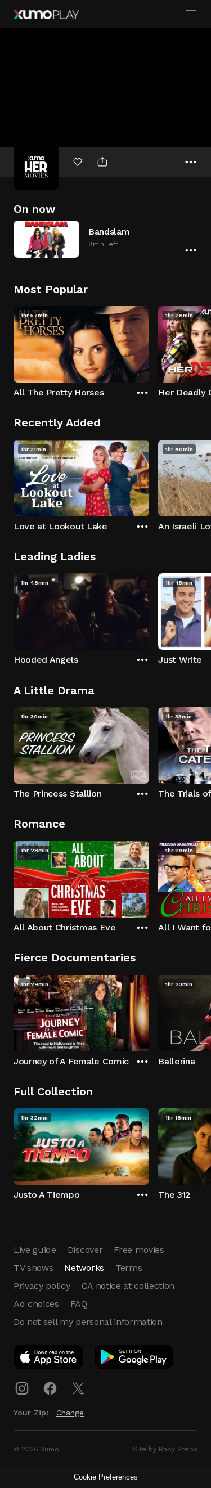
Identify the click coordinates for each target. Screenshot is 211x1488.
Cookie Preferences (106, 1477)
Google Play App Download (134, 1359)
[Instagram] (22, 1388)
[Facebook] (50, 1388)
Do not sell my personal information (88, 1321)
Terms (128, 1267)
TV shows (33, 1267)
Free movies (139, 1249)
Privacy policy (42, 1285)
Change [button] (70, 1412)
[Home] (46, 14)
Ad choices (36, 1303)
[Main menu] (190, 14)
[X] (78, 1388)
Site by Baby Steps (165, 1449)
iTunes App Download (49, 1359)
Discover (85, 1249)
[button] (105, 239)
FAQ (78, 1303)
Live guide (35, 1249)
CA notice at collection (128, 1285)
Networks (84, 1267)
